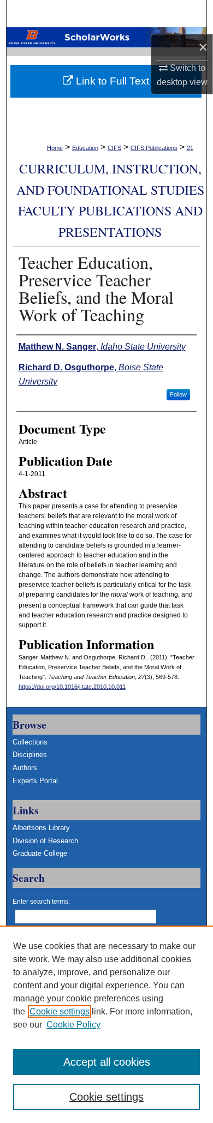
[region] (106, 1024)
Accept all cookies (106, 1062)
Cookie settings (59, 1011)
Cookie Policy (73, 1024)
